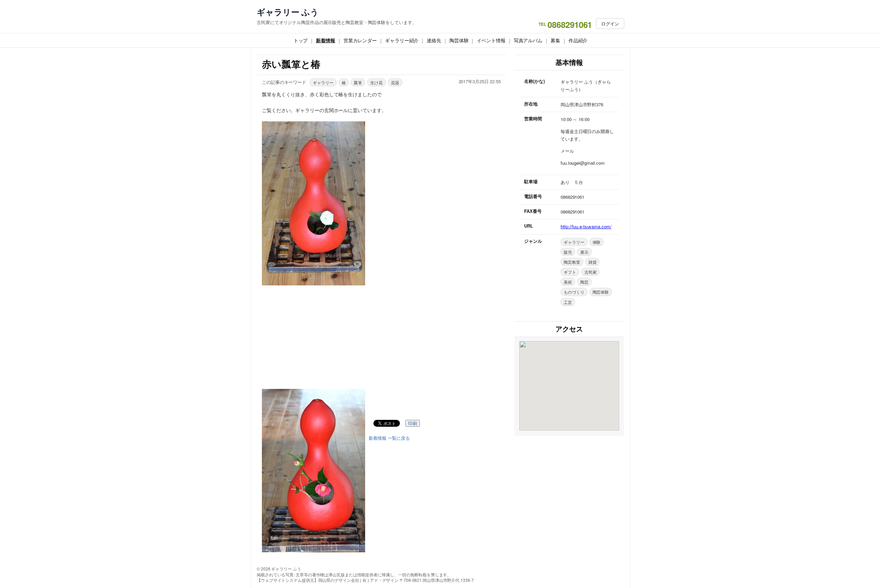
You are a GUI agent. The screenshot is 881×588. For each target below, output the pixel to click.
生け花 (376, 82)
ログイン (610, 23)
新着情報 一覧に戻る (389, 438)
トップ (301, 40)
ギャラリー (323, 82)
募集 (555, 40)
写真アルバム (528, 40)
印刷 (412, 423)
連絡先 (434, 40)
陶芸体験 (459, 40)
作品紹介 (578, 40)
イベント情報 (491, 40)
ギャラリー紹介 (401, 40)
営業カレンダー (360, 40)
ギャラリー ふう (288, 12)
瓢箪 (358, 82)
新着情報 (325, 40)
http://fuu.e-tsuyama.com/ (586, 226)
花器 (395, 82)
